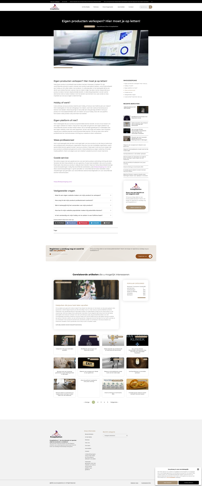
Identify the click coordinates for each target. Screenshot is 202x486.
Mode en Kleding (132, 291)
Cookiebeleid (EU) (146, 483)
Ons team (87, 445)
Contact (131, 7)
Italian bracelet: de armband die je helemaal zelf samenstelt (140, 124)
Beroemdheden (89, 434)
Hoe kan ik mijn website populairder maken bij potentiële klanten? (83, 210)
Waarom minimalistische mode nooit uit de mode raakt (135, 150)
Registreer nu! (142, 256)
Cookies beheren (188, 482)
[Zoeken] (150, 7)
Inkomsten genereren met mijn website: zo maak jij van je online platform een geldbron (90, 465)
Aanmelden (121, 7)
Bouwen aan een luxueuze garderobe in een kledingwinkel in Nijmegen (146, 1)
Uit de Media (88, 437)
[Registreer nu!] (150, 256)
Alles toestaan (167, 482)
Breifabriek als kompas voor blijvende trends (139, 117)
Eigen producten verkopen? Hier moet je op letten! (136, 83)
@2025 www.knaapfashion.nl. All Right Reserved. (63, 483)
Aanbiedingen (89, 26)
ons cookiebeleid (171, 477)
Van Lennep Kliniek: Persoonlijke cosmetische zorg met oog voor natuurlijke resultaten (102, 1)
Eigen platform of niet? (131, 88)
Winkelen (130, 293)
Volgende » (114, 402)
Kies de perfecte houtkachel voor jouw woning (134, 163)
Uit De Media (86, 7)
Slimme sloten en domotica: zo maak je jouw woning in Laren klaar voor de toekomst (134, 158)
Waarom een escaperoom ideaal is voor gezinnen (134, 145)
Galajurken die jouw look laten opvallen (130, 107)
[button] (198, 469)
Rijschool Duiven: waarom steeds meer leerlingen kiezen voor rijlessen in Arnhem (135, 175)
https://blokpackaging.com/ (63, 181)
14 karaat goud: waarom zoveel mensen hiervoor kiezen (134, 170)
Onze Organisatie (108, 7)
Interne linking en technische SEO (133, 167)
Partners (96, 7)
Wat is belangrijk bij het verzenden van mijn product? (83, 205)
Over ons (87, 442)
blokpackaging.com (100, 167)
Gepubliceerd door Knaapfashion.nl (69, 325)
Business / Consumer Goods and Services (135, 287)
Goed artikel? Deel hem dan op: (133, 97)
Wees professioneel (130, 90)
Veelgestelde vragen (130, 94)
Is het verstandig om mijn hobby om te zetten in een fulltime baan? (83, 215)
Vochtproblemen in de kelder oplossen (134, 153)
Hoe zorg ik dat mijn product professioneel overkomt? (83, 200)
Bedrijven (130, 295)
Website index (134, 483)
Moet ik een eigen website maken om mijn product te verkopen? (83, 195)
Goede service (128, 92)
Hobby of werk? (129, 85)
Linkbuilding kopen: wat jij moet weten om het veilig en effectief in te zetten (90, 456)
